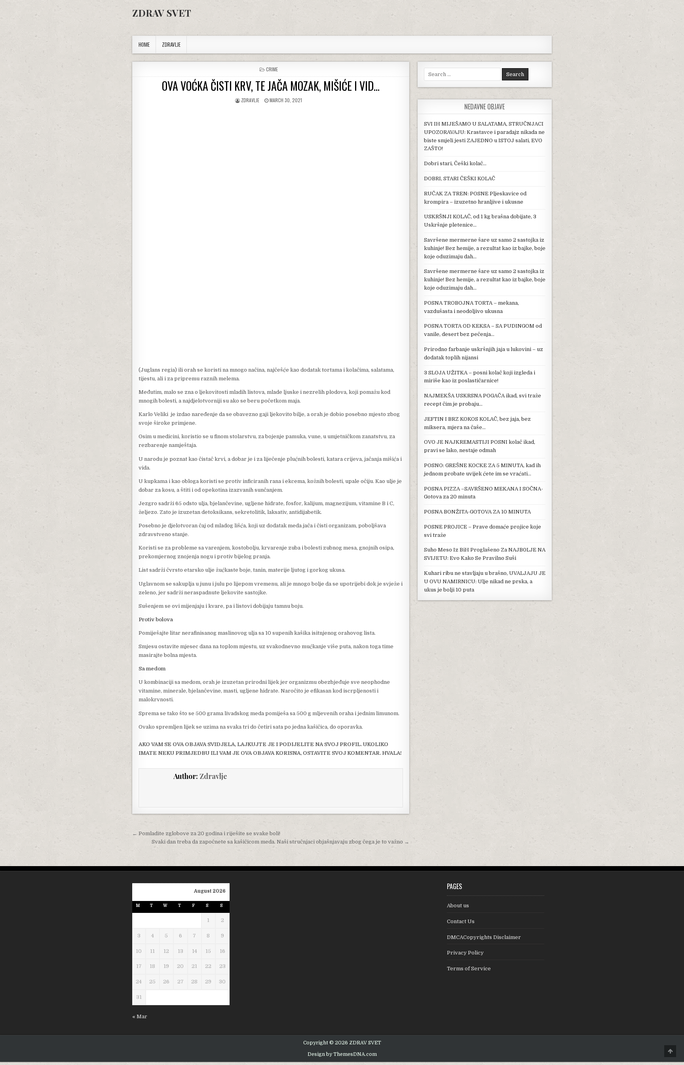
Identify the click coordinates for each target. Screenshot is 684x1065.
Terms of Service (469, 968)
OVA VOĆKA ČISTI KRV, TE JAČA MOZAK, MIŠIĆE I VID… (271, 86)
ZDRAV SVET (161, 12)
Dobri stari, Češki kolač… (455, 163)
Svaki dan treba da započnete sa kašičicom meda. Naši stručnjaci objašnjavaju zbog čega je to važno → (280, 842)
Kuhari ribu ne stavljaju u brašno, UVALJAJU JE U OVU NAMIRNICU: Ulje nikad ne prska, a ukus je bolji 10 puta (484, 581)
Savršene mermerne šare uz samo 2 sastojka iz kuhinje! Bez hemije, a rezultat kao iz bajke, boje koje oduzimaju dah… (484, 248)
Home (144, 44)
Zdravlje (250, 100)
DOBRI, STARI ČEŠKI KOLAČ (459, 178)
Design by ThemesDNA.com (342, 1054)
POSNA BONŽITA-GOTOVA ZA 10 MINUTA (477, 512)
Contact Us (461, 921)
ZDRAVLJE (171, 44)
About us (458, 905)
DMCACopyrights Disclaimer (484, 937)
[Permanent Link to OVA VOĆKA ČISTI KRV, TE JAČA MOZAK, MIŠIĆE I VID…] (271, 173)
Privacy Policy (465, 953)
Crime (272, 69)
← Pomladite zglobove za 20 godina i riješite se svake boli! (206, 833)
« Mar (139, 1016)
